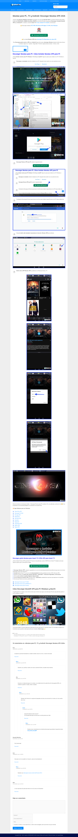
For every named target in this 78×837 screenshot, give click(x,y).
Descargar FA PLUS (19, 513)
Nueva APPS (45, 9)
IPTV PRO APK (34, 25)
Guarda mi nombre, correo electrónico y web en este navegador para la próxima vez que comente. (35, 824)
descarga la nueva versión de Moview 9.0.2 (33, 773)
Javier (23, 708)
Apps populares (29, 9)
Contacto (34, 1)
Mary (17, 661)
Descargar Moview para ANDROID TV (23, 583)
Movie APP (40, 25)
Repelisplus (17, 516)
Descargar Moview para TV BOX (22, 582)
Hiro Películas (54, 25)
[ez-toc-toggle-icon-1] (25, 50)
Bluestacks (44, 64)
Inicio (20, 1)
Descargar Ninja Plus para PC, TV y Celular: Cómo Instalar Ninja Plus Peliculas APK (29, 634)
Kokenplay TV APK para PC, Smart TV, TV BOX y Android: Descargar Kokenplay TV (29, 635)
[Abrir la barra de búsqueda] (67, 10)
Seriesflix (17, 520)
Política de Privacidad (54, 1)
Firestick (47, 22)
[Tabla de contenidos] (26, 50)
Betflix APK (17, 525)
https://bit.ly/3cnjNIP (32, 730)
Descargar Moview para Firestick (22, 585)
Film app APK (18, 515)
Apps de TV (13, 9)
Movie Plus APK (18, 511)
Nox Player (37, 64)
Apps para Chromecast (53, 9)
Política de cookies (43, 1)
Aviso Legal (27, 1)
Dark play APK (18, 518)
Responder (17, 656)
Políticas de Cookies (51, 835)
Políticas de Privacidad (44, 835)
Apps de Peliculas (37, 9)
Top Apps (16, 633)
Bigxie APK (17, 527)
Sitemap (61, 835)
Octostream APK (18, 523)
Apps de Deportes (20, 9)
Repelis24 (17, 522)
